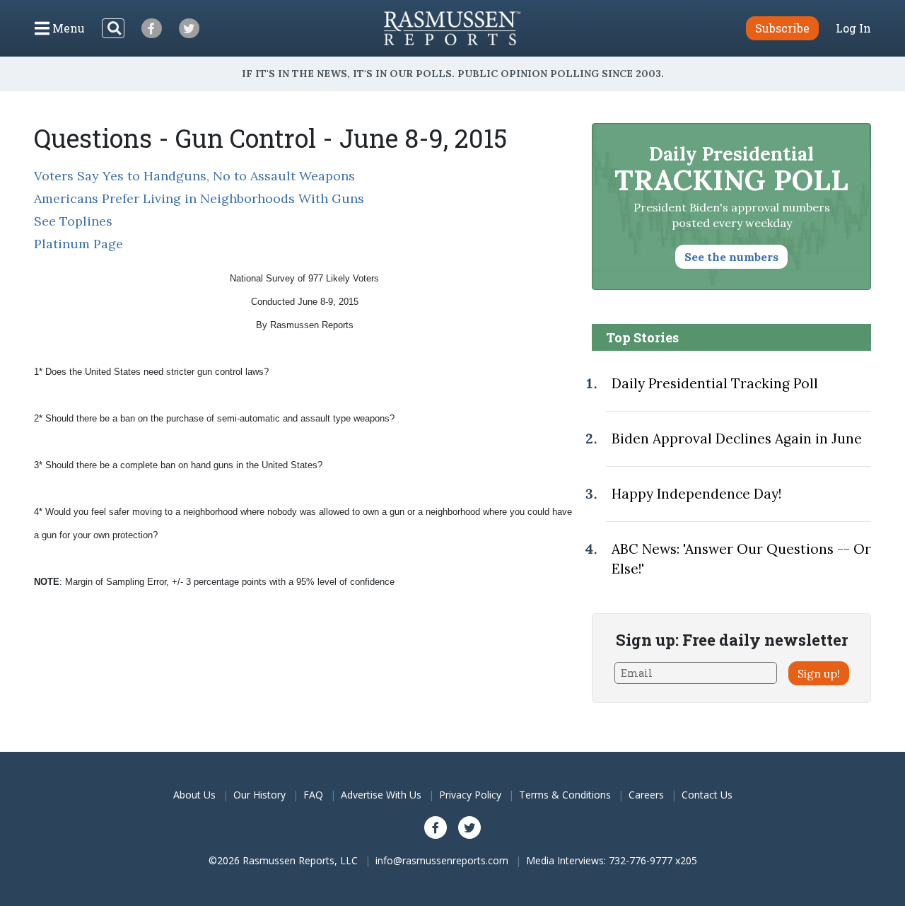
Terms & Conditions (565, 794)
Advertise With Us (381, 794)
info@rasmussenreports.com (441, 860)
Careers (646, 794)
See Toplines (73, 221)
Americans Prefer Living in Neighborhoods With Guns (199, 198)
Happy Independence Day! (696, 493)
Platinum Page (78, 244)
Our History (259, 794)
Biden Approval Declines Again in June (737, 438)
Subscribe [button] (782, 28)
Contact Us (707, 794)
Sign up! (819, 673)
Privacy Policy (470, 794)
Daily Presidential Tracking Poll (715, 383)
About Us (194, 794)
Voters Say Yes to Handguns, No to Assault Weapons (194, 176)
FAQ (313, 794)
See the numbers (731, 257)
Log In (853, 28)
